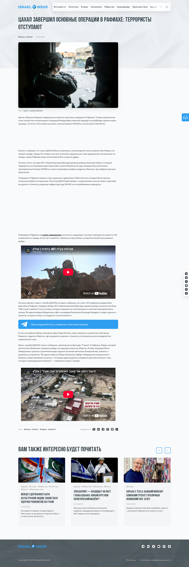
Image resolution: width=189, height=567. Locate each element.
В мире (84, 7)
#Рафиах (43, 429)
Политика (73, 7)
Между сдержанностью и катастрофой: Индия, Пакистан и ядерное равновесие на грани (39, 498)
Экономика (96, 7)
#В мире (32, 486)
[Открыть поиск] (166, 6)
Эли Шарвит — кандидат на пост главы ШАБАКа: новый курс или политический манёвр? (92, 495)
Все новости (60, 7)
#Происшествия (36, 489)
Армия (153, 7)
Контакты (131, 560)
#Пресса (24, 489)
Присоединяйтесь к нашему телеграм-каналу (59, 324)
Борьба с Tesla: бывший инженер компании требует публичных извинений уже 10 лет (144, 495)
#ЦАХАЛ (52, 429)
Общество (109, 7)
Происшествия (140, 7)
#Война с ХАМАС (25, 37)
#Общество (43, 486)
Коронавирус (123, 7)
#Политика (53, 486)
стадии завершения (51, 235)
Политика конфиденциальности (155, 560)
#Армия (24, 486)
